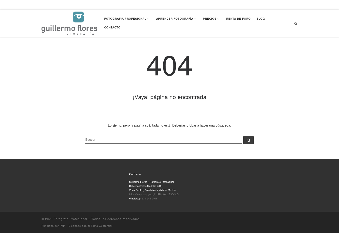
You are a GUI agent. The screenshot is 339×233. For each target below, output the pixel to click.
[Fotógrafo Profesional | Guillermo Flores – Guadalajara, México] (69, 22)
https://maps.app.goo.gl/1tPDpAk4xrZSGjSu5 (153, 194)
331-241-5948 (150, 198)
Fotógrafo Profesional (70, 219)
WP (62, 225)
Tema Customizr (102, 225)
